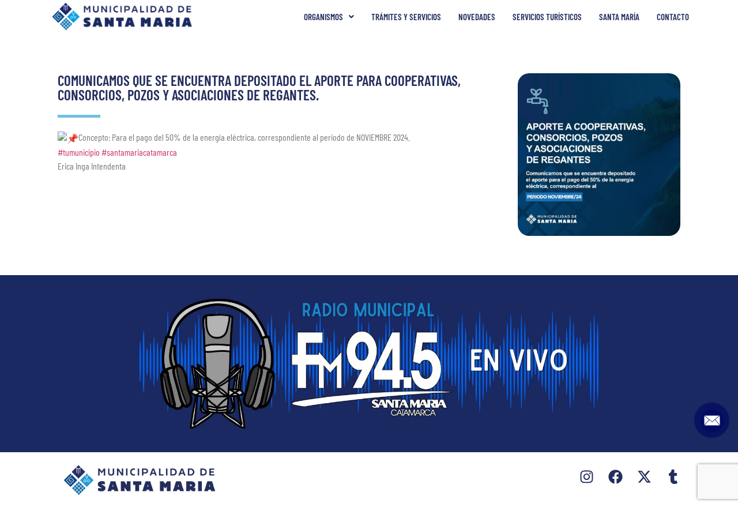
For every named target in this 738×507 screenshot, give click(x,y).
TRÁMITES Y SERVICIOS (406, 17)
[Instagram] (587, 477)
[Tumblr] (673, 477)
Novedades (476, 17)
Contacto (673, 17)
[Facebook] (615, 477)
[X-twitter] (644, 477)
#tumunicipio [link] (79, 152)
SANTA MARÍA (619, 17)
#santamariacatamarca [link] (139, 152)
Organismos (323, 17)
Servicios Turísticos (547, 17)
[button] (329, 17)
